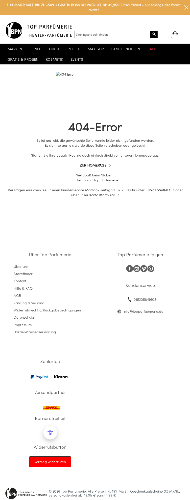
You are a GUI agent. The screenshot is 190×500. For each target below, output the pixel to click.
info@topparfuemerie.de (143, 311)
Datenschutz (24, 317)
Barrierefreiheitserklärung (35, 331)
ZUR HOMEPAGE (93, 165)
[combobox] (112, 34)
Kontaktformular (102, 195)
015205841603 (145, 299)
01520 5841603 (158, 190)
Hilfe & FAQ (23, 288)
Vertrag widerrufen (50, 461)
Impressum (23, 324)
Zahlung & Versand (29, 302)
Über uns (21, 266)
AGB (17, 295)
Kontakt (20, 280)
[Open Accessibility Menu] (50, 433)
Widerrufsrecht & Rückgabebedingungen (47, 309)
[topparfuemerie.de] (39, 30)
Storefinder (23, 273)
